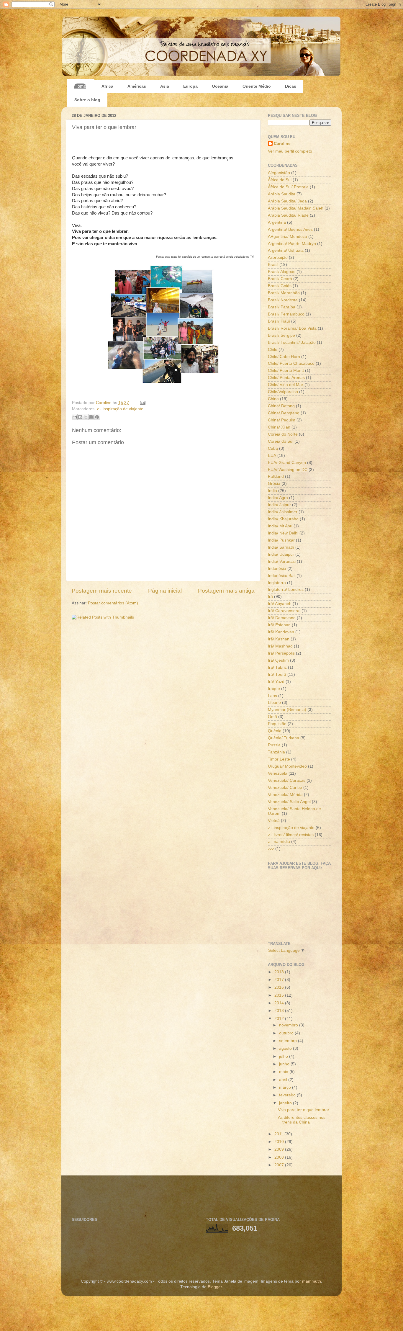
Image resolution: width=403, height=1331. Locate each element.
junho (285, 1064)
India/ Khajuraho (283, 519)
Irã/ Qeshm (278, 660)
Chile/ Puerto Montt (286, 370)
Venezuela (277, 773)
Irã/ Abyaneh (279, 603)
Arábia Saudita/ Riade (288, 215)
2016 (279, 987)
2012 (279, 1018)
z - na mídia (279, 841)
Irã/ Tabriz (277, 667)
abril (283, 1079)
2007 (279, 1165)
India (272, 490)
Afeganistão (279, 173)
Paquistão (277, 724)
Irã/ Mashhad (280, 646)
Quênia (274, 731)
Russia (274, 745)
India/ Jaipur (279, 505)
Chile (272, 349)
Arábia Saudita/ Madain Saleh (295, 208)
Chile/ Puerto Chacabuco (291, 363)
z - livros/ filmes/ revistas (291, 835)
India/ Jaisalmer (282, 512)
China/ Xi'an (279, 427)
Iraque (274, 688)
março (285, 1087)
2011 (279, 1134)
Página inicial (165, 591)
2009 (279, 1149)
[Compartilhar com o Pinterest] (97, 417)
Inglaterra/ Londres (286, 589)
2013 (279, 1010)
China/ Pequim (281, 420)
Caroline (104, 402)
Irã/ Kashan (278, 639)
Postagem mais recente (102, 591)
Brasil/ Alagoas (281, 271)
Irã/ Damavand (282, 618)
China (273, 399)
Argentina (277, 222)
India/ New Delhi (283, 533)
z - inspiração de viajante (120, 409)
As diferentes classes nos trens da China (301, 1119)
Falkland (276, 476)
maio (284, 1072)
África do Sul (279, 180)
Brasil (273, 264)
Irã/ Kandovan (281, 632)
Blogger (215, 1287)
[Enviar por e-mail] (75, 417)
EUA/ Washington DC (287, 469)
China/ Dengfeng (283, 413)
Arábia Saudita (281, 194)
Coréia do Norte (283, 434)
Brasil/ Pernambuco (286, 314)
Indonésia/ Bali (281, 575)
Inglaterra (277, 583)
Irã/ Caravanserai (284, 611)
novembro (289, 1025)
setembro (288, 1041)
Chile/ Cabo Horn (284, 356)
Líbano (274, 702)
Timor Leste (279, 759)
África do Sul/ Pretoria (288, 187)
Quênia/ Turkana (283, 738)
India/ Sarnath (281, 547)
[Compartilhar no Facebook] (91, 417)
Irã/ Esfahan (279, 625)
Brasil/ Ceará (280, 279)
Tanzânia (276, 752)
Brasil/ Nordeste (283, 300)
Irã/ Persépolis (281, 653)
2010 (279, 1141)
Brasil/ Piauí (279, 321)
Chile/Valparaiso (283, 392)
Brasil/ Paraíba (281, 307)
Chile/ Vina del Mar (285, 384)
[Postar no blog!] (80, 417)
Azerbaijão (278, 257)
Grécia (274, 483)
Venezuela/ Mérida (285, 794)
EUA (272, 455)
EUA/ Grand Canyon (287, 462)
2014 (279, 1003)
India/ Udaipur (281, 554)
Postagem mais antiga (226, 591)
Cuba (273, 448)
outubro (287, 1033)
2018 (279, 972)
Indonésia (277, 568)
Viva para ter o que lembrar (303, 1110)
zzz (271, 848)
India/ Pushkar (281, 540)
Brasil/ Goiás (279, 286)
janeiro (286, 1103)
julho (284, 1056)
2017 (279, 979)
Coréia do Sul (280, 441)
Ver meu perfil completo (290, 151)
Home (80, 86)
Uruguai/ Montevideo (287, 766)
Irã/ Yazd (276, 681)
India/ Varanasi (282, 561)
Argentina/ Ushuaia (286, 250)
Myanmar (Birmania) (287, 709)
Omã (272, 716)
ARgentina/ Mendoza (287, 236)
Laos (272, 696)
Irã (270, 596)
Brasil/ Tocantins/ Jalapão (292, 342)
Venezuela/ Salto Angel (289, 801)
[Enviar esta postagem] (141, 402)
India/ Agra (278, 498)
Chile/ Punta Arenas (286, 377)
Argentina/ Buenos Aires (290, 229)
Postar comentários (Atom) (113, 603)
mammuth (311, 1281)
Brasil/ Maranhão (284, 293)
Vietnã (274, 820)
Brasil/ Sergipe (281, 335)
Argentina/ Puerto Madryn (292, 243)
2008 (279, 1157)
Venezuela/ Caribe (285, 787)
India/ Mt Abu (280, 526)
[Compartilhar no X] (86, 417)
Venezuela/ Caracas (286, 780)
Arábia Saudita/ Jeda (287, 201)
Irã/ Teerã (277, 674)
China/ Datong (281, 406)
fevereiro (288, 1095)
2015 (279, 995)
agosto (286, 1048)
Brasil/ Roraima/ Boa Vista (292, 328)
